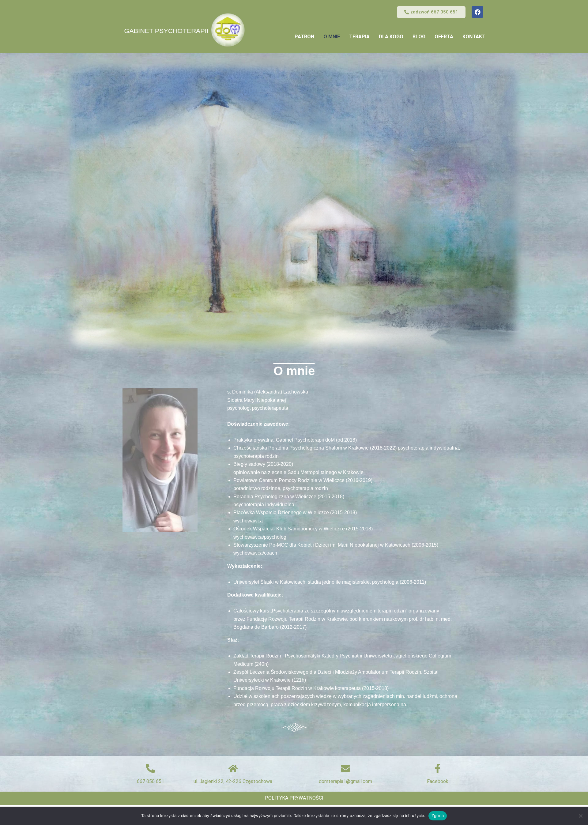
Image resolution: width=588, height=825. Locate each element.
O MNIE (331, 37)
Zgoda (438, 815)
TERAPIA (359, 37)
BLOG (419, 37)
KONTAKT (473, 37)
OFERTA (444, 37)
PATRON (304, 37)
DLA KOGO (391, 37)
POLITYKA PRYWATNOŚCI (294, 798)
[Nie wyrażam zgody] (580, 816)
